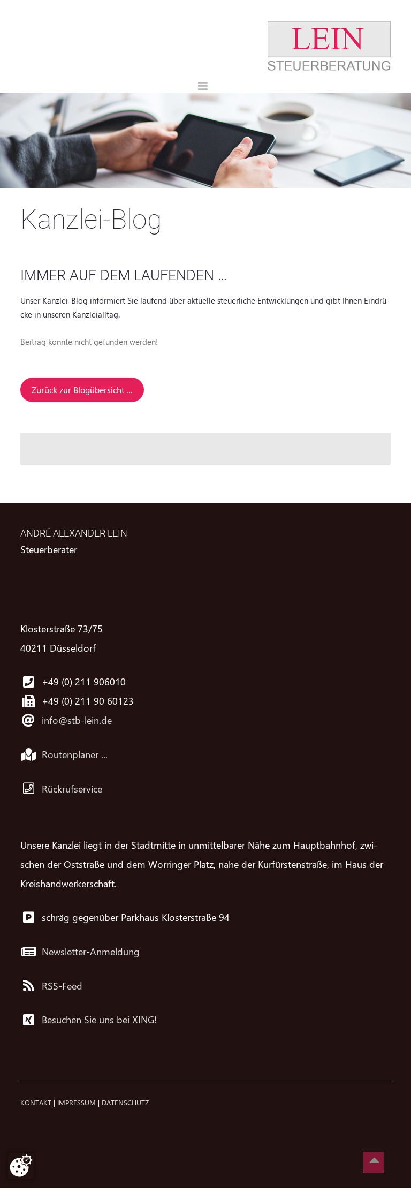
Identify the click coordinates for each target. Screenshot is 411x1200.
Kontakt (35, 1102)
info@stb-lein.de (77, 720)
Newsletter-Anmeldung (91, 951)
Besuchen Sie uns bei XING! (99, 1019)
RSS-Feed (62, 985)
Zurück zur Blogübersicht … (82, 389)
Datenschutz (125, 1102)
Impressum (76, 1102)
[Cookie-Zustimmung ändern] (21, 1166)
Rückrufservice (72, 788)
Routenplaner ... (75, 754)
